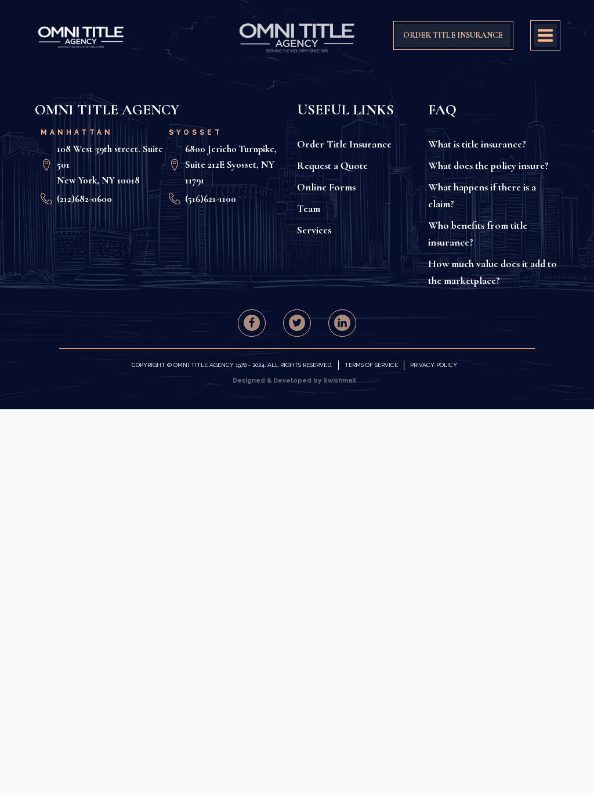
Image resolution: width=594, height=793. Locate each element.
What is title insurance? (477, 144)
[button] (252, 323)
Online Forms (326, 187)
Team (308, 208)
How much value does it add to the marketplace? (492, 272)
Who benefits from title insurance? (477, 233)
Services (314, 230)
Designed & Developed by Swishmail (294, 380)
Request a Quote (332, 165)
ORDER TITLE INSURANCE (452, 35)
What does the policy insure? (488, 165)
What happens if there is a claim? (482, 195)
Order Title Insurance (344, 144)
